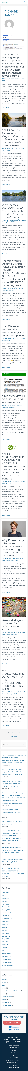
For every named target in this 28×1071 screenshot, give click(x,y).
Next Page (14, 736)
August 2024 (6, 939)
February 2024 (6, 953)
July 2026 (5, 895)
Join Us (13, 1053)
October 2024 (6, 936)
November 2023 (7, 962)
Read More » (6, 108)
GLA (3, 985)
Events (4, 982)
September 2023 (7, 965)
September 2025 (7, 918)
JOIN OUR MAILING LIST (12, 1022)
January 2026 (6, 910)
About (14, 1055)
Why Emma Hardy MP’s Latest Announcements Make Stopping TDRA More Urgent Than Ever (12, 850)
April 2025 (5, 930)
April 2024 (5, 950)
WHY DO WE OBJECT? (13, 1060)
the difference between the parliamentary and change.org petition (11, 812)
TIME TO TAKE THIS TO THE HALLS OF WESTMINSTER (13, 399)
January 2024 (6, 956)
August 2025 (6, 921)
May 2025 (5, 927)
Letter (8, 148)
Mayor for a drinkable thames (11, 991)
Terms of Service (13, 1067)
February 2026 (6, 907)
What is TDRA (13, 1058)
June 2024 (5, 945)
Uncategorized (7, 338)
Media (9, 288)
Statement (14, 220)
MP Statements (12, 632)
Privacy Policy (13, 1065)
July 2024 (5, 942)
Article (4, 79)
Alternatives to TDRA (13, 1062)
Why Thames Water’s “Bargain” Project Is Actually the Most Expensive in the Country (13, 211)
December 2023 (7, 959)
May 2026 (5, 901)
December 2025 (7, 913)
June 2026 (5, 898)
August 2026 (6, 892)
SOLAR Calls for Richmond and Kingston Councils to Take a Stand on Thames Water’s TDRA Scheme (14, 772)
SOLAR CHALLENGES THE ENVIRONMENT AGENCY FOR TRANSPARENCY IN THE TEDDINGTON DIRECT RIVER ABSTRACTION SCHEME (13, 466)
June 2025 (5, 924)
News (8, 220)
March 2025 (5, 933)
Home (14, 1050)
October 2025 (6, 915)
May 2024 (5, 947)
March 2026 (6, 904)
